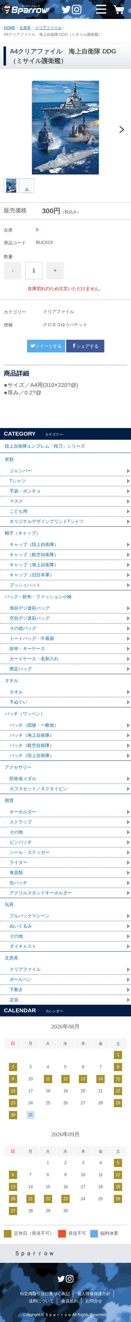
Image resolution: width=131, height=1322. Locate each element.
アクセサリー (18, 767)
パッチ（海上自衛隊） (32, 735)
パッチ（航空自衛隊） (32, 745)
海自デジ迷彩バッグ (30, 608)
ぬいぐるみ (21, 925)
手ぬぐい (18, 701)
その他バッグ (23, 628)
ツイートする (48, 346)
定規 (14, 999)
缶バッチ (18, 882)
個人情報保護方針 (93, 1293)
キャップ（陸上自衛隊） (34, 544)
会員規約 (69, 1301)
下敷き (16, 989)
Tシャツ (18, 480)
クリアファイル (48, 28)
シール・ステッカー (30, 852)
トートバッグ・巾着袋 (32, 638)
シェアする (87, 346)
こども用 (18, 511)
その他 (16, 832)
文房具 (25, 28)
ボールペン (21, 979)
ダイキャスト (23, 946)
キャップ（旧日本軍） (32, 574)
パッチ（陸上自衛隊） (32, 755)
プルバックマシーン (30, 915)
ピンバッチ (21, 842)
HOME (9, 28)
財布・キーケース (27, 648)
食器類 (16, 872)
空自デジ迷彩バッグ (30, 618)
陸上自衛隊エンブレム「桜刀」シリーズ (45, 446)
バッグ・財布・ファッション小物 (38, 596)
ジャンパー (21, 470)
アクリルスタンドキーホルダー (41, 892)
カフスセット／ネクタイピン (38, 788)
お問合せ (94, 1301)
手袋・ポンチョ (25, 490)
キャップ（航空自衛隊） (34, 554)
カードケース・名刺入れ (34, 658)
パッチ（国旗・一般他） (34, 725)
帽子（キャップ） (22, 533)
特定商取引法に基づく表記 (45, 1293)
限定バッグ (21, 668)
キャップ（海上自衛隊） (34, 564)
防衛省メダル (23, 778)
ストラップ (21, 821)
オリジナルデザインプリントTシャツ (47, 521)
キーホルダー (23, 811)
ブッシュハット (25, 584)
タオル (11, 680)
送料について (41, 1301)
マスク (16, 501)
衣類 (9, 459)
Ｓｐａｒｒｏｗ (34, 1253)
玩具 (9, 904)
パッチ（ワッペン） (25, 713)
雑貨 (9, 800)
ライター (18, 862)
